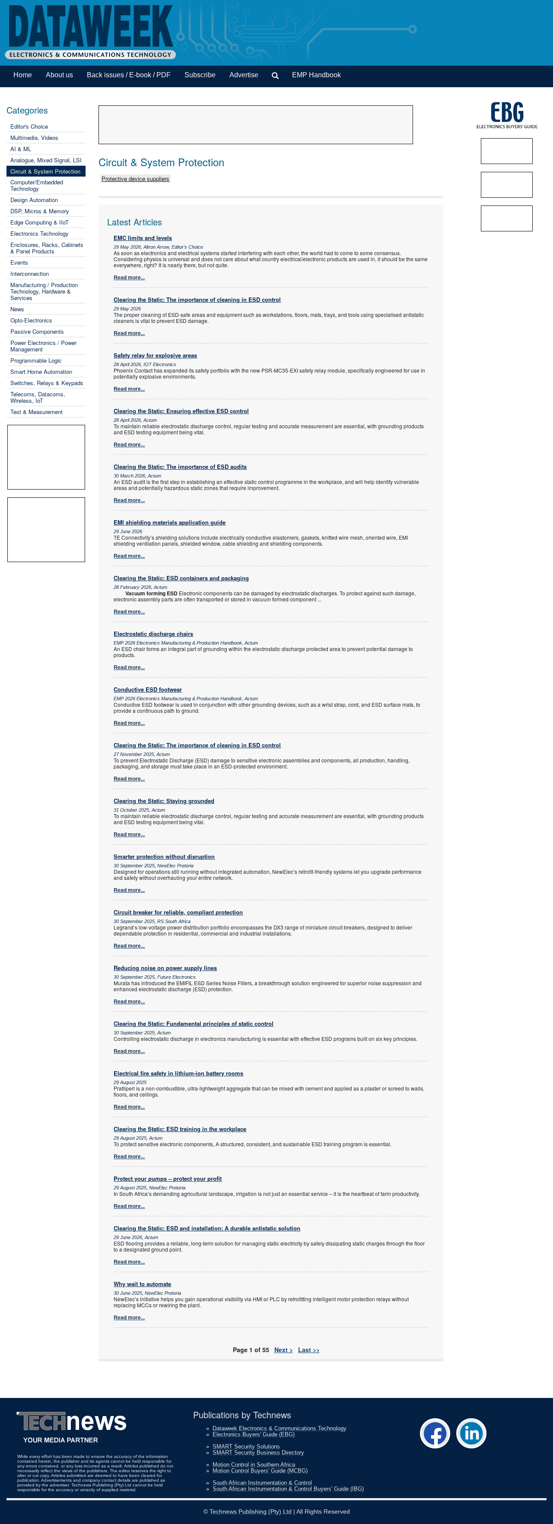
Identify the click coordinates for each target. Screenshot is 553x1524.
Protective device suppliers (135, 178)
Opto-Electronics (31, 320)
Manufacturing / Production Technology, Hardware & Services (44, 291)
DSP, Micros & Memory (39, 211)
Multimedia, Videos (34, 137)
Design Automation (34, 200)
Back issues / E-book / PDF (129, 75)
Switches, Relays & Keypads (46, 383)
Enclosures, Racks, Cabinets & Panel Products (46, 247)
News (17, 309)
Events (19, 262)
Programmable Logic (36, 360)
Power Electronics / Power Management (43, 345)
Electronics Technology (39, 233)
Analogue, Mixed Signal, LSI (46, 160)
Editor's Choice (29, 126)
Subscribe (200, 75)
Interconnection (29, 273)
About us (59, 75)
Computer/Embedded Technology (36, 185)
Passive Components (37, 331)
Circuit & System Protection (45, 171)
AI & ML (20, 149)
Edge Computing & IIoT (39, 222)
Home (22, 75)
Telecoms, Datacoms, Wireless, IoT (37, 397)
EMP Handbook (316, 75)
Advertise (243, 75)
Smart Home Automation (41, 371)
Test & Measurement (36, 412)
